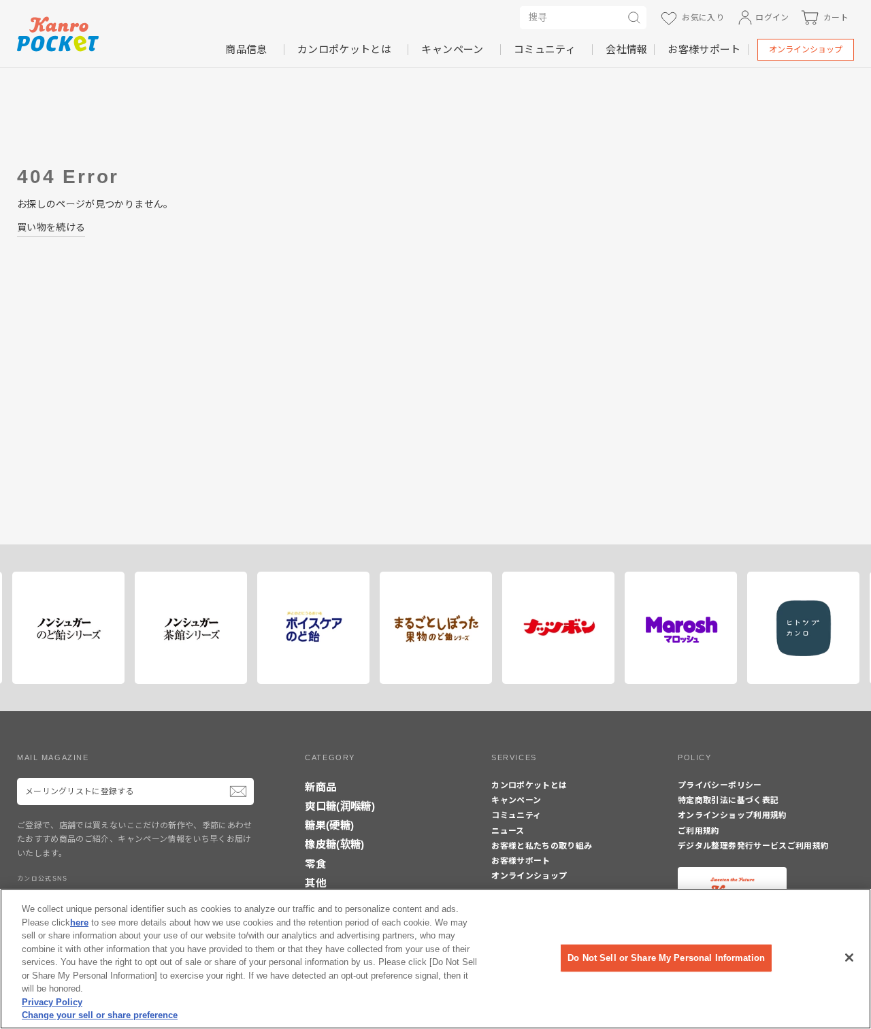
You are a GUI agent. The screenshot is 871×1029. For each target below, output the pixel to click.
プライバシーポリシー (720, 785)
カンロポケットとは (344, 49)
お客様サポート (704, 49)
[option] (63, 628)
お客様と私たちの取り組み (541, 846)
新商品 (320, 787)
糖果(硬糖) (329, 825)
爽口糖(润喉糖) (340, 806)
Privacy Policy (52, 1002)
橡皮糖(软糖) (334, 844)
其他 (315, 883)
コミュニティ (545, 49)
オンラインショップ (805, 49)
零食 (315, 864)
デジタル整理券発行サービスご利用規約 (753, 846)
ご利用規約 (699, 831)
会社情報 (626, 49)
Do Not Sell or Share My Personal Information (666, 958)
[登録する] (238, 791)
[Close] (849, 958)
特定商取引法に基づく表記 (728, 800)
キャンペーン (452, 49)
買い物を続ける (51, 227)
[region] (435, 959)
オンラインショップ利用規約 (732, 815)
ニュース (507, 831)
